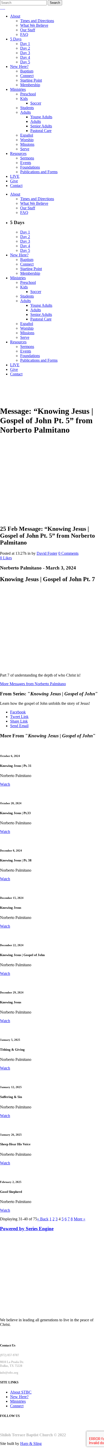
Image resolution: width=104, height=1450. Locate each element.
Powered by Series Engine (27, 1228)
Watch (5, 784)
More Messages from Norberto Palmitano (33, 684)
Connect (16, 1406)
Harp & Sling (31, 1443)
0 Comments (68, 553)
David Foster (47, 553)
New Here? (19, 1397)
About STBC (21, 1392)
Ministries (18, 1401)
